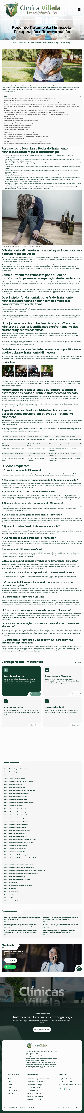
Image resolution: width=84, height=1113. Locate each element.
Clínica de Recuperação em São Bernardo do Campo (20, 839)
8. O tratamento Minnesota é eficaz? (15, 131)
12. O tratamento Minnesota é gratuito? (16, 138)
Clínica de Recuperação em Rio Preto (15, 836)
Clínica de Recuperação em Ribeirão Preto (17, 830)
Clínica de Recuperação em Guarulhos (15, 796)
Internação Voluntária (34, 1093)
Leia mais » (7, 921)
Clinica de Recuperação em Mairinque (15, 812)
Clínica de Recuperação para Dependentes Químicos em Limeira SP (24, 870)
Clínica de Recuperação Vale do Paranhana (17, 879)
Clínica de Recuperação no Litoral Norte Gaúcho (19, 867)
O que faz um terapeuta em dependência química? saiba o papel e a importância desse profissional (20, 931)
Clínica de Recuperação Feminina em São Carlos (18, 864)
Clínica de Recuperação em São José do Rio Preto (19, 842)
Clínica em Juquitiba (10, 888)
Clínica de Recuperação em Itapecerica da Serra (18, 802)
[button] (79, 9)
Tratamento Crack (33, 1090)
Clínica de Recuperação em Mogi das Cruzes (17, 818)
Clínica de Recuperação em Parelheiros (16, 824)
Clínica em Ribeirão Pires (11, 892)
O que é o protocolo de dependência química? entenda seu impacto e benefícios (61, 925)
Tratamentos (22, 43)
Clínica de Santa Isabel (11, 882)
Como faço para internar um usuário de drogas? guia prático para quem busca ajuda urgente (60, 918)
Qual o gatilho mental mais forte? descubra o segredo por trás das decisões (22, 918)
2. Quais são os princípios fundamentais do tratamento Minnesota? (22, 120)
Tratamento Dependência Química (38, 1079)
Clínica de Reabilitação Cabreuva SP (15, 778)
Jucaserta (36, 1108)
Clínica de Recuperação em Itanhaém (15, 799)
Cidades (10, 1084)
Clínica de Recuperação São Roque (14, 876)
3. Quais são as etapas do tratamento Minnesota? (18, 122)
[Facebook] (65, 1089)
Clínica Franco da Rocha (11, 901)
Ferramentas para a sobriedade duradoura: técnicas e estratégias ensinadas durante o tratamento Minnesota (34, 112)
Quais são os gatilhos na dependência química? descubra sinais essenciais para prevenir (59, 931)
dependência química (41, 507)
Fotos (9, 1082)
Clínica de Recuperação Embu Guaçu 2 (16, 855)
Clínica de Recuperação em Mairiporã (15, 815)
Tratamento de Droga (34, 1084)
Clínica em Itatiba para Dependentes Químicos (18, 885)
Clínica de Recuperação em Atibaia (14, 787)
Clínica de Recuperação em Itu (13, 806)
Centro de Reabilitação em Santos (14, 772)
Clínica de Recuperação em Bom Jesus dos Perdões (20, 790)
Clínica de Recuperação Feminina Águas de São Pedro (20, 858)
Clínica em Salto (9, 895)
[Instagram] (60, 1089)
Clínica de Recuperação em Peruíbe (15, 827)
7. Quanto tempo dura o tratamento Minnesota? (17, 129)
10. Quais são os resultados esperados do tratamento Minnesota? (22, 134)
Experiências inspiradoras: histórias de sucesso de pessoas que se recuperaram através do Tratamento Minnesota (36, 114)
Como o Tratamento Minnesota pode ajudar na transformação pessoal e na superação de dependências (33, 102)
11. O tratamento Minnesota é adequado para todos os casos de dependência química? (27, 136)
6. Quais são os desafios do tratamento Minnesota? (18, 127)
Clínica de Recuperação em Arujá (14, 784)
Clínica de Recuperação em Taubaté (15, 852)
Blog (9, 1087)
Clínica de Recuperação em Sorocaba (15, 846)
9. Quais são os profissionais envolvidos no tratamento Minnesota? (22, 132)
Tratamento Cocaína (34, 1087)
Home (15, 43)
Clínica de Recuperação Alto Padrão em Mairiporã (19, 781)
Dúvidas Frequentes (9, 116)
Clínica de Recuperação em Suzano (15, 849)
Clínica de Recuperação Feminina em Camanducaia (19, 861)
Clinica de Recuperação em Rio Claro (15, 833)
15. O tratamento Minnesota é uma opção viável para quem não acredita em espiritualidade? (29, 143)
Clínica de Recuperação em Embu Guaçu (16, 793)
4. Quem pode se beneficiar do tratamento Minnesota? (19, 123)
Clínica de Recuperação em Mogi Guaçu (16, 821)
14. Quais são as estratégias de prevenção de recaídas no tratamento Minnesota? (26, 141)
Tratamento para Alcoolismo (36, 1082)
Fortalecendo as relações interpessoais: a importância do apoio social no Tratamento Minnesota (31, 110)
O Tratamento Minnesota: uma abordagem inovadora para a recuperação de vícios (27, 100)
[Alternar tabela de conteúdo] (79, 96)
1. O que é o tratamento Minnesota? (14, 118)
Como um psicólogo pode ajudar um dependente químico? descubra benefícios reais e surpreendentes (22, 925)
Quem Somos (12, 1090)
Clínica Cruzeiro (9, 775)
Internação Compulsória (35, 1096)
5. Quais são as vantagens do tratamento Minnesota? (19, 125)
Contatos (11, 1093)
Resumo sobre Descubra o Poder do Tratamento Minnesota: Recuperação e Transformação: (29, 98)
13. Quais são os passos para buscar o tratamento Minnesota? (22, 140)
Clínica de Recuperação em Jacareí (15, 809)
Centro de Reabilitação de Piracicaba (15, 769)
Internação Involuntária (34, 1099)
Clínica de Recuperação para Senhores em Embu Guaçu (21, 873)
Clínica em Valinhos (10, 898)
